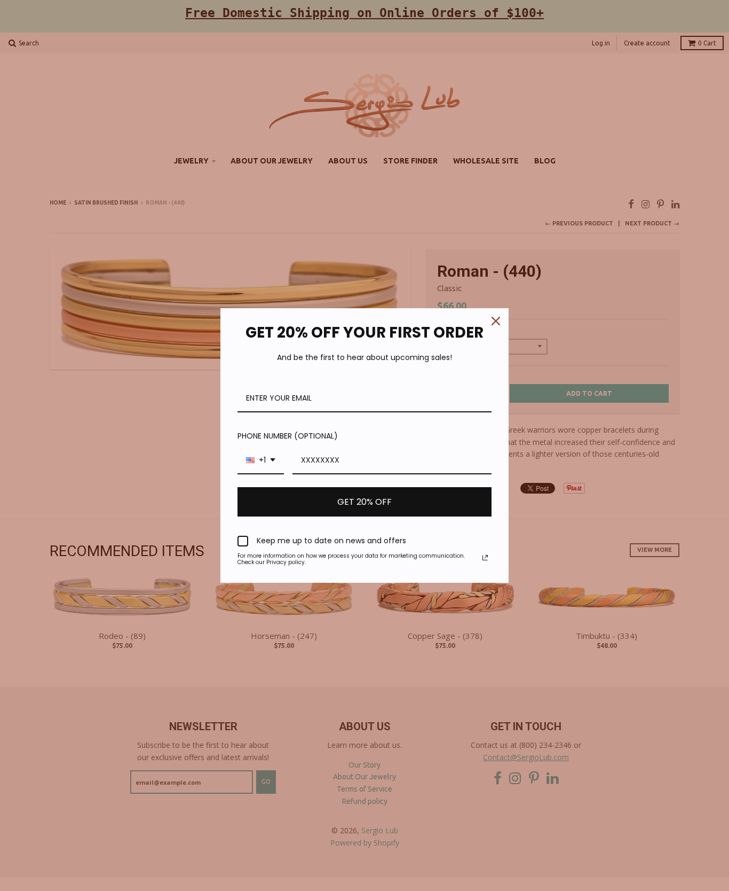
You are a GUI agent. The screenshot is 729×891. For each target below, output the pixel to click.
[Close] (496, 321)
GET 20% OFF (364, 502)
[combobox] (260, 460)
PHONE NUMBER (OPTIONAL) (287, 436)
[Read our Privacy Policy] (485, 557)
